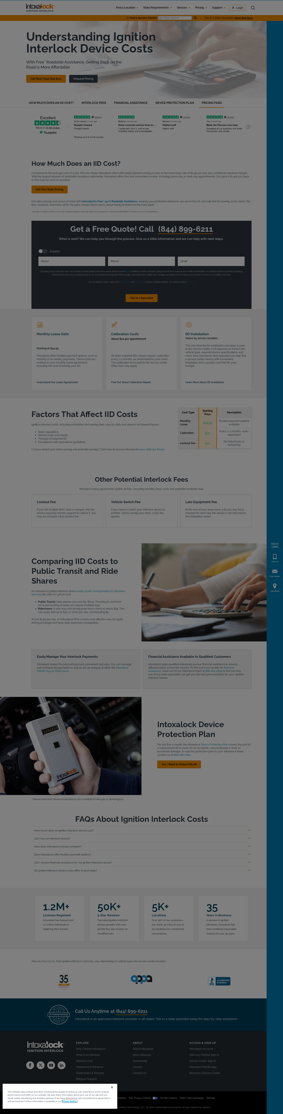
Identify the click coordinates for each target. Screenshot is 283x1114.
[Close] (112, 1087)
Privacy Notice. (69, 1101)
